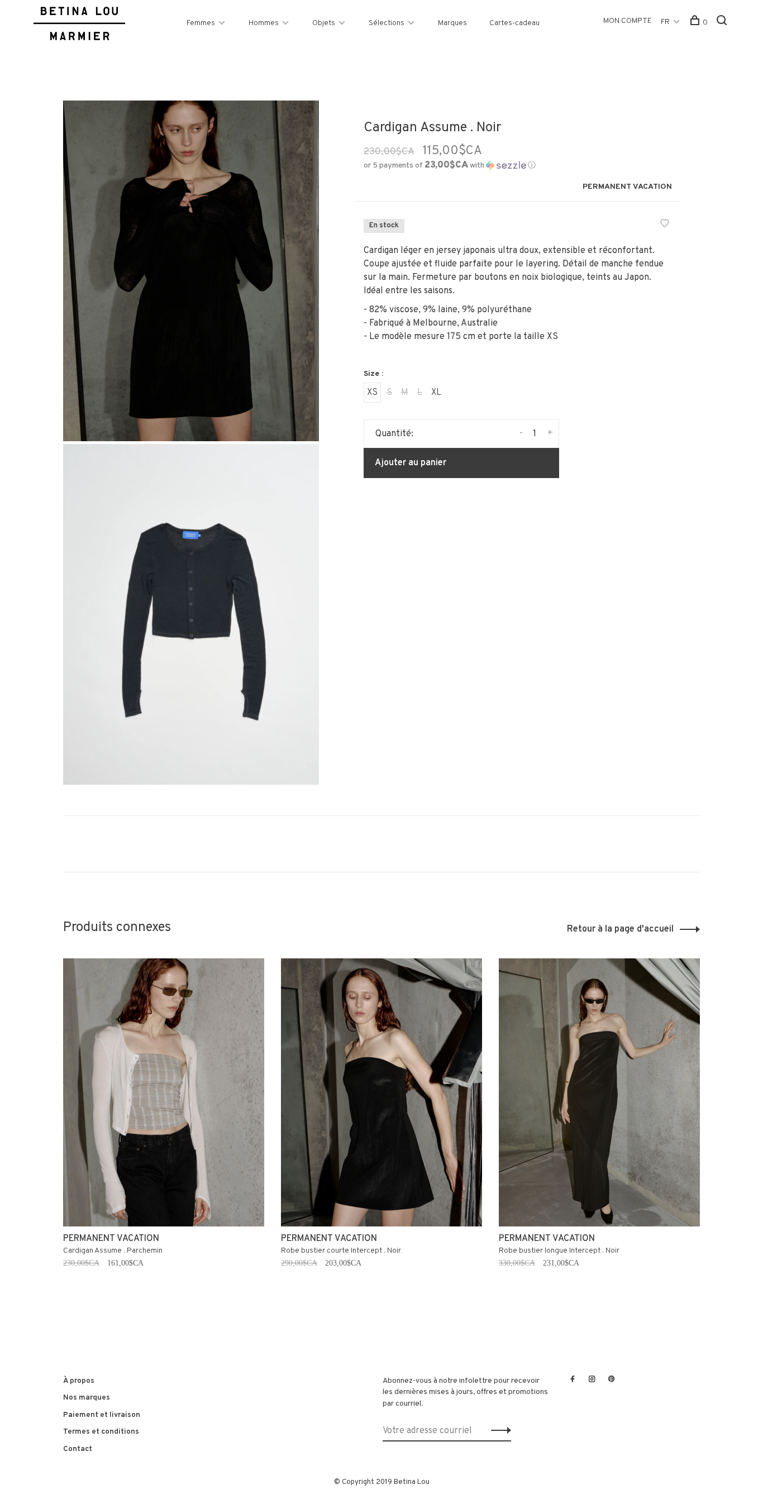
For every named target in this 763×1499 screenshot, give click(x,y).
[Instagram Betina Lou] (592, 1380)
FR (665, 22)
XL (436, 392)
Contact (77, 1449)
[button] (450, 165)
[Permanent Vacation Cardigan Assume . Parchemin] (163, 1092)
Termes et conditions (101, 1431)
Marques (452, 23)
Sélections (386, 23)
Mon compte (627, 21)
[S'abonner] (498, 1431)
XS (372, 392)
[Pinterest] (611, 1380)
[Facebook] (572, 1380)
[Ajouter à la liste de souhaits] (664, 225)
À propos (78, 1381)
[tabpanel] (164, 1133)
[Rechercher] (723, 22)
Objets (323, 23)
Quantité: (394, 434)
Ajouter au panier (410, 463)
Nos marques (86, 1397)
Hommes (264, 23)
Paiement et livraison (101, 1415)
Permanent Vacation (627, 187)
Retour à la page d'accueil (620, 929)
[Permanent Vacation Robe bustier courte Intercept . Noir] (381, 1092)
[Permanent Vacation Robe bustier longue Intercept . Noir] (599, 1092)
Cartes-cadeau (514, 23)
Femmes (201, 23)
